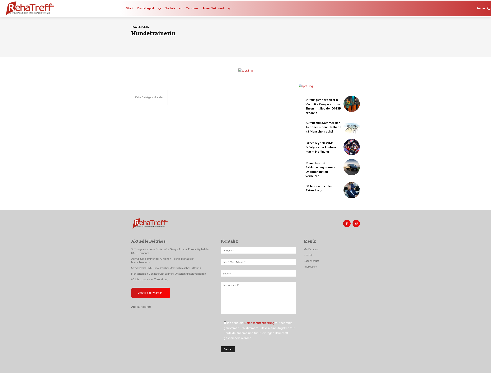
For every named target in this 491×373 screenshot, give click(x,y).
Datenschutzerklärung (259, 323)
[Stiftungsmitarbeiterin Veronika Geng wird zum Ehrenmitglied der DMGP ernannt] (352, 104)
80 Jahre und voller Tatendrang (149, 279)
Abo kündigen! (141, 307)
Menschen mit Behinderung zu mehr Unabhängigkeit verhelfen (168, 273)
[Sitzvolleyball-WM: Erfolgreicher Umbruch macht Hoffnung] (352, 147)
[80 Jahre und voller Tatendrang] (352, 190)
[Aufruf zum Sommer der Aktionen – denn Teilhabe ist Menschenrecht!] (352, 127)
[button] (483, 8)
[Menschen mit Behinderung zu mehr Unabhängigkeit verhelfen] (352, 167)
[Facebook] (346, 223)
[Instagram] (356, 223)
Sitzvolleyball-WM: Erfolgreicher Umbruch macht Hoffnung (322, 147)
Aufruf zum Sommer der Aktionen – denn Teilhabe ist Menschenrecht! (323, 127)
